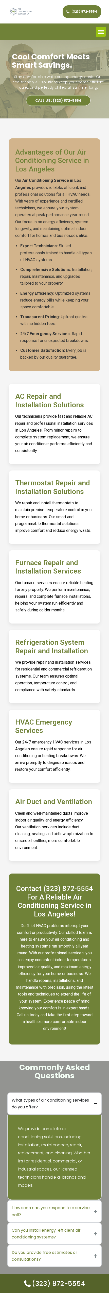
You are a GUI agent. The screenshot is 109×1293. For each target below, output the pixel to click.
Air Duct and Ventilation (53, 802)
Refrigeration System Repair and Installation (51, 646)
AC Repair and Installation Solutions (49, 400)
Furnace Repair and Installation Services (48, 567)
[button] (101, 32)
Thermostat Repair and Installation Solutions (52, 487)
